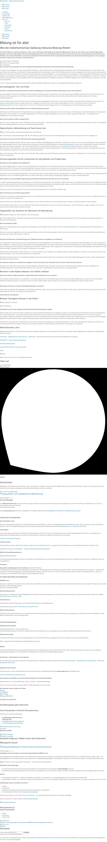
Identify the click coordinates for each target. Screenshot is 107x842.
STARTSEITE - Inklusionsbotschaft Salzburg (13, 340)
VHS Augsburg (78, 168)
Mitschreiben (8, 30)
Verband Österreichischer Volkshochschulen (13, 347)
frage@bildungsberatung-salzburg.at (13, 721)
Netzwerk (7, 27)
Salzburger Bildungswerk (66, 144)
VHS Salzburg (75, 112)
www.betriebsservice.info (7, 507)
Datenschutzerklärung (44, 837)
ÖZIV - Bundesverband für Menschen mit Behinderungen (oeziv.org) (20, 641)
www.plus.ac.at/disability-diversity (10, 538)
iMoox (2, 350)
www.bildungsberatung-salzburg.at (12, 723)
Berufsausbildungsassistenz (8, 555)
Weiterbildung (4, 694)
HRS (44, 96)
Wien (20, 795)
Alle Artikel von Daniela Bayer (9, 491)
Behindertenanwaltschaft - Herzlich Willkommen (14, 629)
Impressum (5, 815)
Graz (24, 795)
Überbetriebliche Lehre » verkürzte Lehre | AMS (72, 526)
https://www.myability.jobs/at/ (9, 587)
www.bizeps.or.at (88, 650)
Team (6, 23)
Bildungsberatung (7, 17)
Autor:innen (8, 25)
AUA (66, 94)
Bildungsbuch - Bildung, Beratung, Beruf (11, 1)
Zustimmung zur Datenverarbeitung (10, 834)
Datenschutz (6, 817)
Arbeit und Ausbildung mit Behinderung (25, 494)
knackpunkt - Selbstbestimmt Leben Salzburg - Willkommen (18, 336)
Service (7, 29)
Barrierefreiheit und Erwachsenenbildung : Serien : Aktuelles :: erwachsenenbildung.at (25, 681)
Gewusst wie (6, 15)
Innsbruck (32, 795)
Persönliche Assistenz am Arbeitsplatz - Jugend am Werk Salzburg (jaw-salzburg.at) (25, 549)
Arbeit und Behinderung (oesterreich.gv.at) (12, 674)
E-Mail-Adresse (4, 832)
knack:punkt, (18, 146)
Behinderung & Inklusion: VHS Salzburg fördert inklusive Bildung (77, 201)
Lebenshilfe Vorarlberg (34, 568)
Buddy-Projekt (71, 227)
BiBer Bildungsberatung (31, 799)
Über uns (5, 19)
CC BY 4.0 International (19, 357)
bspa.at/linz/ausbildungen (30, 792)
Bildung (2, 690)
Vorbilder (5, 12)
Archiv (4, 813)
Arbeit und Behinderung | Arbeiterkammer (25, 606)
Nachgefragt (6, 14)
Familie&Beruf (4, 692)
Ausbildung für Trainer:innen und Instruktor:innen (30, 747)
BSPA (17, 756)
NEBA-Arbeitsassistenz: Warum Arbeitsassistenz (14, 615)
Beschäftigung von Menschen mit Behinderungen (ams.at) (63, 510)
